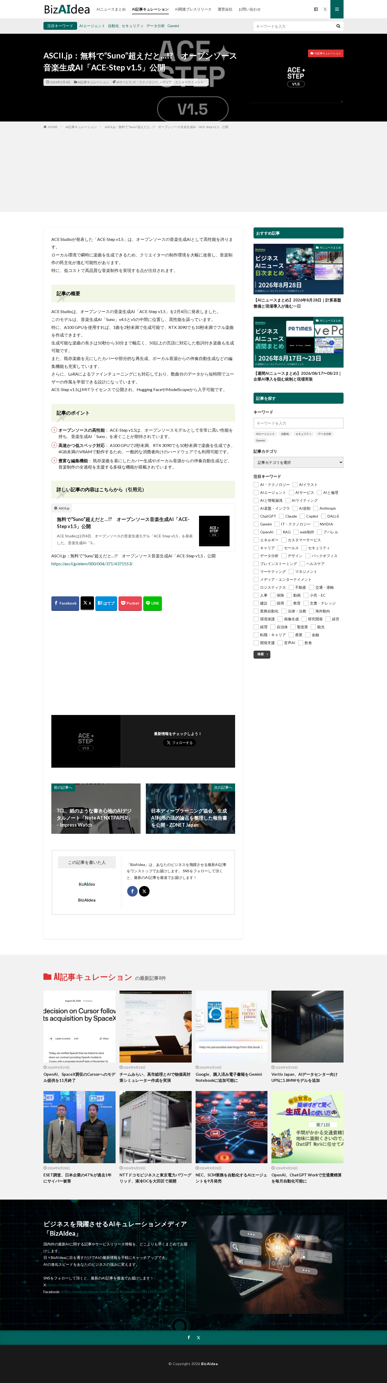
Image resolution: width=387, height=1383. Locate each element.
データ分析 (155, 25)
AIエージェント (92, 25)
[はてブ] (106, 603)
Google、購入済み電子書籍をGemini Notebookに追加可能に (229, 1077)
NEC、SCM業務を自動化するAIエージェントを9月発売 (231, 1177)
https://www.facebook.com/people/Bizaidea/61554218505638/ (113, 1291)
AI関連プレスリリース (193, 9)
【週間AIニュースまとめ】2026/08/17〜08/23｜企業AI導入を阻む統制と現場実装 (298, 376)
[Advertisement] (193, 169)
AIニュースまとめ (111, 9)
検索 (260, 654)
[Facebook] (65, 603)
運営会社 (225, 9)
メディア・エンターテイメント (181, 82)
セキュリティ (133, 25)
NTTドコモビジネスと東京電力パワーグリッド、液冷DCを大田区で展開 (155, 1177)
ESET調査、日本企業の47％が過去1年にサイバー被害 (77, 1177)
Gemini (173, 25)
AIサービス (124, 82)
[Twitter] (87, 603)
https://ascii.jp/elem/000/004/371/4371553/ (92, 563)
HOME (53, 127)
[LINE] (152, 603)
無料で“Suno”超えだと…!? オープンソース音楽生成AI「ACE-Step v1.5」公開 (123, 522)
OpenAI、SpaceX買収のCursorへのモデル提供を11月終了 (79, 1077)
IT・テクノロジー (145, 82)
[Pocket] (130, 603)
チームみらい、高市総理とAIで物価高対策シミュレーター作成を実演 (155, 1077)
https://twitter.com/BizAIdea (72, 1285)
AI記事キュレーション (150, 9)
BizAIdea (209, 1363)
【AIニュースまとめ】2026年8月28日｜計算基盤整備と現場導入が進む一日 (297, 303)
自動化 (113, 25)
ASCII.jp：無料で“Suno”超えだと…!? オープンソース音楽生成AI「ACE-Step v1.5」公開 (166, 127)
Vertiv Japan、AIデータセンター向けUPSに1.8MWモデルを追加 (304, 1077)
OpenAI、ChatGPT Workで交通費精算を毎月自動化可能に (306, 1177)
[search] (338, 26)
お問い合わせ (250, 9)
